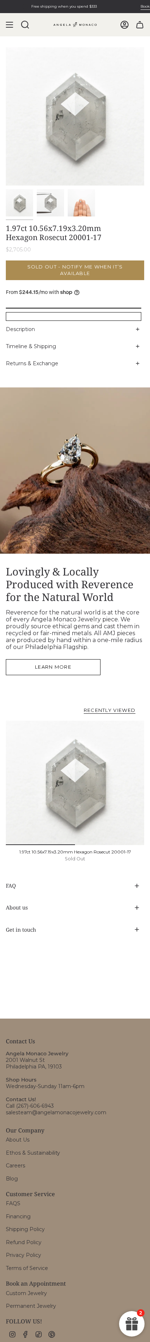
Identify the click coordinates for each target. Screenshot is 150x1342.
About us (17, 907)
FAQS (13, 1203)
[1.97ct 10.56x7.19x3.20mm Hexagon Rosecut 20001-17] (75, 783)
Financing (18, 1216)
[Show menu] (9, 24)
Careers (15, 1165)
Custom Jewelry (26, 1293)
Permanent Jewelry (31, 1306)
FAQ (11, 885)
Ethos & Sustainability (33, 1153)
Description (20, 329)
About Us (17, 1139)
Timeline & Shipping (31, 346)
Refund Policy (24, 1242)
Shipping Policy (25, 1229)
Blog (12, 1178)
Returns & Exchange (32, 363)
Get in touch (21, 929)
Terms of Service (27, 1268)
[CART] (139, 24)
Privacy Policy (23, 1255)
